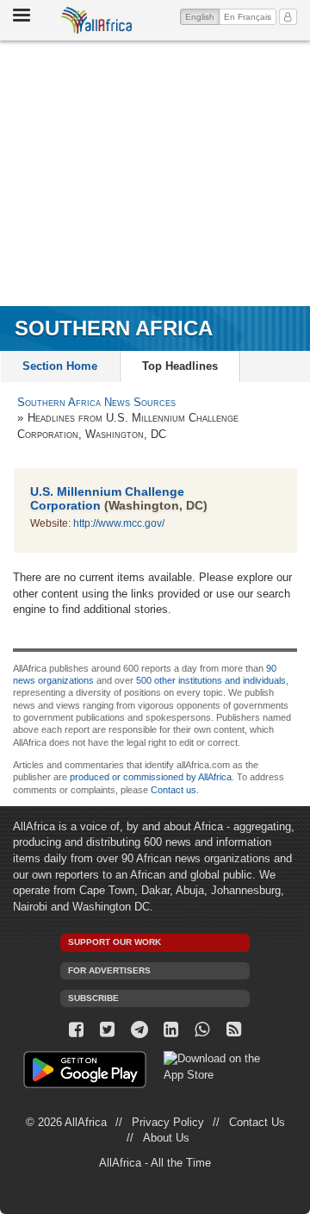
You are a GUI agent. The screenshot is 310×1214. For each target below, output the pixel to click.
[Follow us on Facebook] (76, 1029)
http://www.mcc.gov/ (118, 523)
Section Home (59, 366)
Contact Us (257, 1122)
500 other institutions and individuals (211, 680)
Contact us (173, 790)
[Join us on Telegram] (139, 1029)
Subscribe (93, 998)
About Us (166, 1137)
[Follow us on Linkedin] (171, 1029)
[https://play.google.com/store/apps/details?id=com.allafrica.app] (85, 1072)
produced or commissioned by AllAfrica (151, 777)
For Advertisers (109, 970)
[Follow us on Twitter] (108, 1029)
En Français (247, 17)
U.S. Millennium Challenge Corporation (107, 498)
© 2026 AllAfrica (66, 1122)
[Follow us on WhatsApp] (203, 1029)
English (202, 16)
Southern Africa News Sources (96, 402)
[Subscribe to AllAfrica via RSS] (234, 1029)
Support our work (114, 942)
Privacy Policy (168, 1122)
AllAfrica (97, 20)
